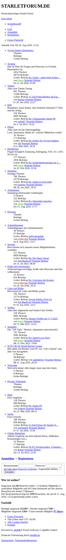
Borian (21, 99)
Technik (11, 64)
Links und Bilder (15, 288)
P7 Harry (58, 511)
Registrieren (25, 458)
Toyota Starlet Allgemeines (20, 50)
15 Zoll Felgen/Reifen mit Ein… (44, 96)
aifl (19, 143)
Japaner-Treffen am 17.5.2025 (43, 318)
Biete (9, 395)
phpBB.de (35, 535)
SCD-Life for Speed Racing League (24, 346)
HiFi (9, 105)
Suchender (23, 428)
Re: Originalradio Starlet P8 (42, 118)
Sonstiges (12, 171)
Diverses (11, 212)
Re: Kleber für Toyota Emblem (44, 140)
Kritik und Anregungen (18, 266)
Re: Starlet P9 (35, 406)
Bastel (21, 449)
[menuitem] (9, 29)
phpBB (17, 530)
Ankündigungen (15, 225)
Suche (10, 414)
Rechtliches (13, 149)
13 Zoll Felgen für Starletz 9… (43, 425)
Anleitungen (13, 190)
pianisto (21, 184)
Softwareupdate (36, 236)
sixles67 (22, 121)
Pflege (10, 127)
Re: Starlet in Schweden (40, 182)
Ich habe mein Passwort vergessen (20, 469)
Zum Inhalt (6, 18)
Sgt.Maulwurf (24, 261)
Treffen (10, 307)
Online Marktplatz (16, 433)
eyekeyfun (23, 239)
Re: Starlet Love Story (39, 338)
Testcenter (12, 365)
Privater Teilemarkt (16, 381)
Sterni (20, 80)
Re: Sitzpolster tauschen (40, 201)
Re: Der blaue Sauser (39, 258)
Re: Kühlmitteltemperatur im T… (45, 162)
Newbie (11, 244)
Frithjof (21, 408)
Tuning (10, 86)
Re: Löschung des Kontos (41, 280)
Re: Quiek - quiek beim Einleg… (45, 77)
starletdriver (38, 359)
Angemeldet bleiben (48, 469)
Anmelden (7, 458)
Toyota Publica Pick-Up (40, 299)
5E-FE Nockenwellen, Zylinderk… (46, 447)
